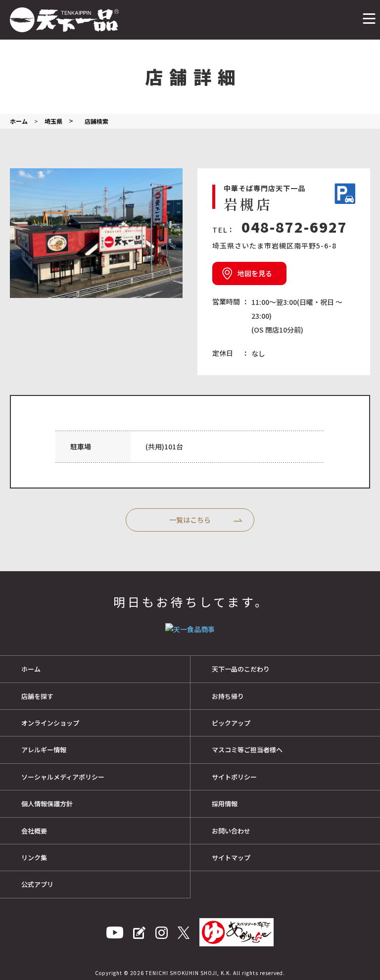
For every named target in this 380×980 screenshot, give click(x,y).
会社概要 (34, 830)
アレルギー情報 (43, 749)
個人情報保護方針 (47, 803)
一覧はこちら (190, 520)
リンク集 (34, 857)
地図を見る (255, 273)
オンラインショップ (50, 723)
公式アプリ (37, 884)
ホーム (31, 669)
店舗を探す (37, 696)
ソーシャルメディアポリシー (62, 777)
